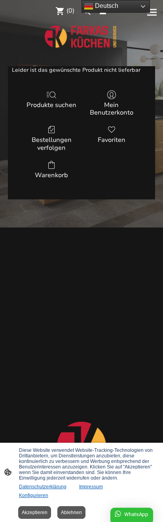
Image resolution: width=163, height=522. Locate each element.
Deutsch (105, 5)
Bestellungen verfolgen (52, 143)
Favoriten (111, 140)
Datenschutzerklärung (42, 486)
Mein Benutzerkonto (111, 109)
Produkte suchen (51, 105)
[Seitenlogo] (81, 37)
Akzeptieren (34, 512)
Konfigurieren (33, 495)
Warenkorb (51, 175)
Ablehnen (71, 512)
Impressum (91, 486)
